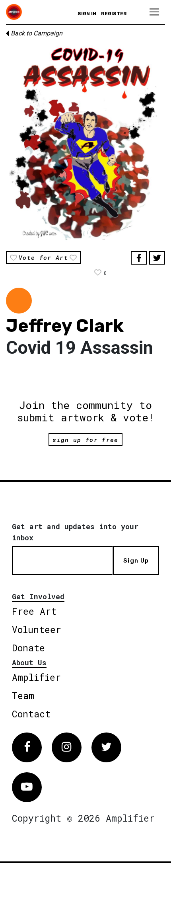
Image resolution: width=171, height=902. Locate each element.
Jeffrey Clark (65, 325)
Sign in (87, 13)
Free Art (34, 611)
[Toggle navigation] (154, 11)
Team (23, 695)
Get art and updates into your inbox (75, 532)
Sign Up (136, 560)
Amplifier (36, 677)
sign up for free (85, 440)
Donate (28, 648)
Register (114, 13)
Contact (31, 714)
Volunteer (36, 629)
